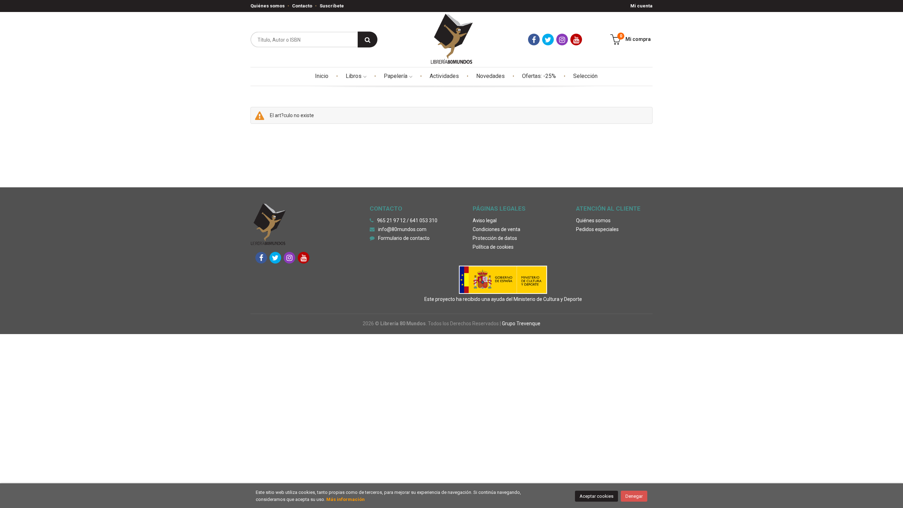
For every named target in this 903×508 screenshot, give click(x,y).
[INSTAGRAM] (562, 40)
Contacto (302, 5)
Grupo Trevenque (521, 323)
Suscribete (332, 5)
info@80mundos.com (402, 229)
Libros (354, 76)
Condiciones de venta (496, 229)
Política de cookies (493, 247)
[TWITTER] (548, 40)
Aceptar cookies (596, 496)
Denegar (634, 496)
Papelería (396, 76)
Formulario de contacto (404, 238)
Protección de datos (495, 238)
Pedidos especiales (597, 229)
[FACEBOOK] (534, 40)
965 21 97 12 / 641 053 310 (407, 220)
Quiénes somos (267, 5)
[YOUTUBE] (576, 40)
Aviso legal (485, 220)
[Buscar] (367, 40)
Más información (345, 499)
